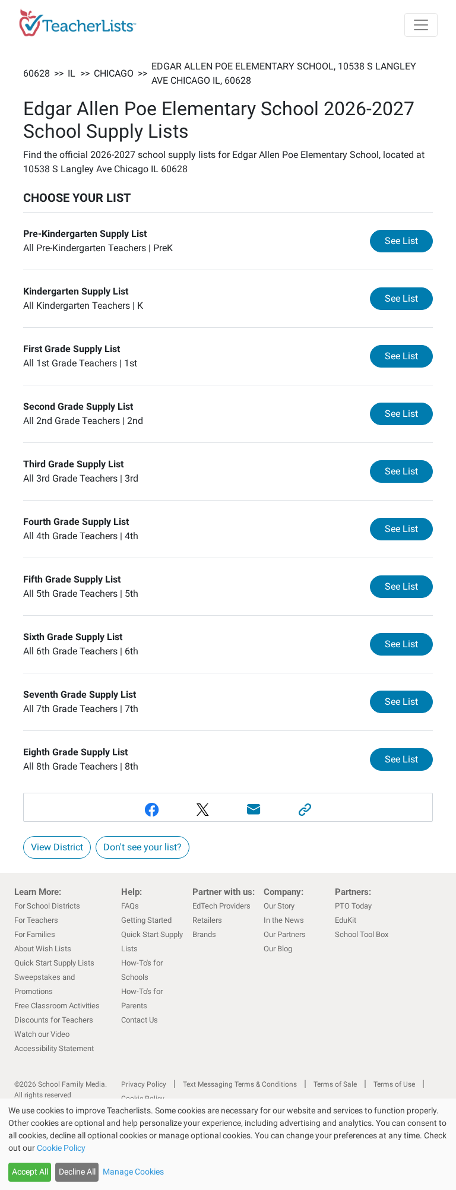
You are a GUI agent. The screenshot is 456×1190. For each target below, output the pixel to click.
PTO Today (353, 905)
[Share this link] (304, 809)
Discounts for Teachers (53, 1019)
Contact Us (139, 1019)
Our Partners (285, 934)
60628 (36, 73)
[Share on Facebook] (151, 809)
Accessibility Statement (54, 1048)
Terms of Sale (335, 1084)
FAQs (130, 905)
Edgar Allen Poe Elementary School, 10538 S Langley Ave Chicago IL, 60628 (283, 73)
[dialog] (228, 1144)
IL (71, 73)
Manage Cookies (133, 1171)
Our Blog (278, 948)
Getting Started (146, 920)
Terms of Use (394, 1084)
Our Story (279, 905)
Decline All (77, 1171)
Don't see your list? (142, 847)
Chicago (114, 73)
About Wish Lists (42, 948)
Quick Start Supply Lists (54, 962)
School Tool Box (361, 934)
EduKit (345, 920)
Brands (204, 934)
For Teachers (36, 920)
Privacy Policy (143, 1084)
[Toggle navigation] (421, 25)
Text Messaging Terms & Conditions (240, 1084)
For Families (34, 934)
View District (57, 847)
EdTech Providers (221, 905)
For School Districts (47, 905)
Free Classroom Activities (57, 1005)
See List (409, 240)
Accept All (30, 1171)
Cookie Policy (61, 1148)
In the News (284, 920)
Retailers (207, 920)
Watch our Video (41, 1034)
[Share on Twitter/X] (202, 809)
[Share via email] (253, 809)
